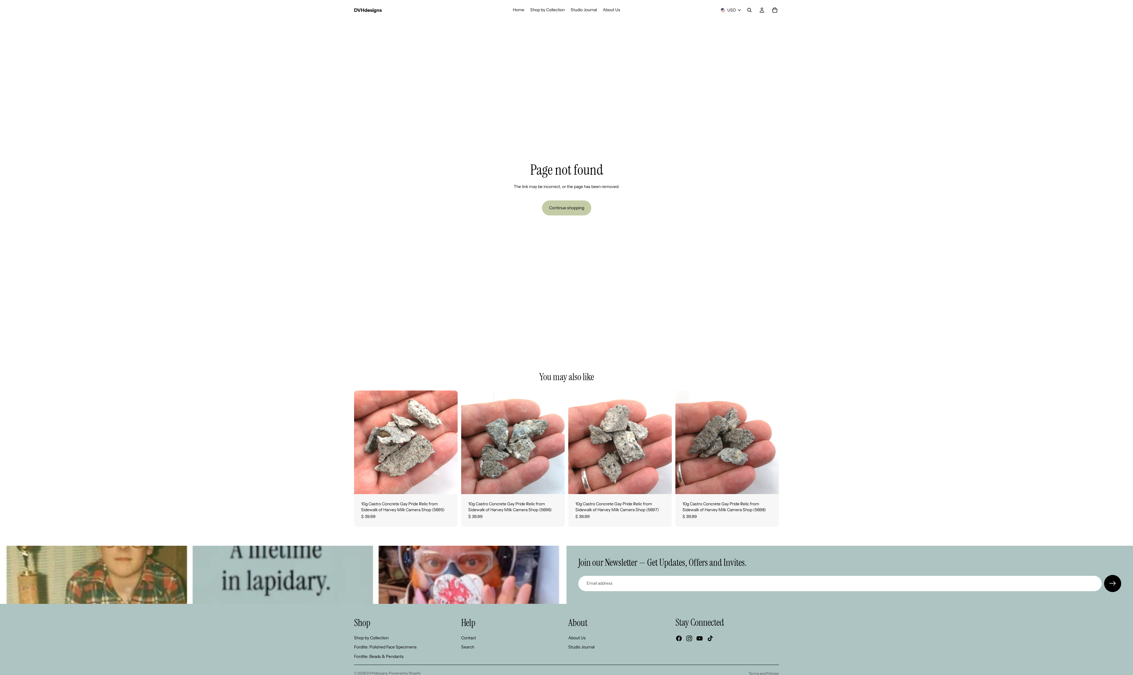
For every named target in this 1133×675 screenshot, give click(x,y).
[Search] (749, 10)
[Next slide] (449, 442)
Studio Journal (581, 647)
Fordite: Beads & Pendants (379, 656)
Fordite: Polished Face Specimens (385, 647)
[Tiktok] (710, 638)
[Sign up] (1112, 583)
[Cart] (774, 10)
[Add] (448, 485)
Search (467, 647)
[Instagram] (689, 638)
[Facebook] (678, 638)
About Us (577, 637)
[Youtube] (699, 638)
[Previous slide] (363, 442)
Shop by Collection (371, 637)
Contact (468, 637)
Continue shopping (566, 207)
